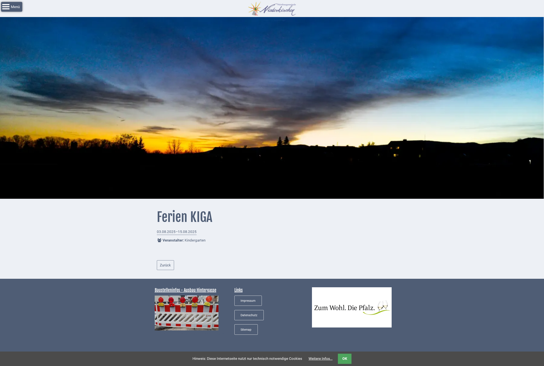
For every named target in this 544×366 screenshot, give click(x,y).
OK (344, 358)
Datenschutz (249, 315)
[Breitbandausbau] (186, 312)
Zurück (165, 265)
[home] (272, 8)
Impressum (248, 300)
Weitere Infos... (321, 358)
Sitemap (246, 329)
